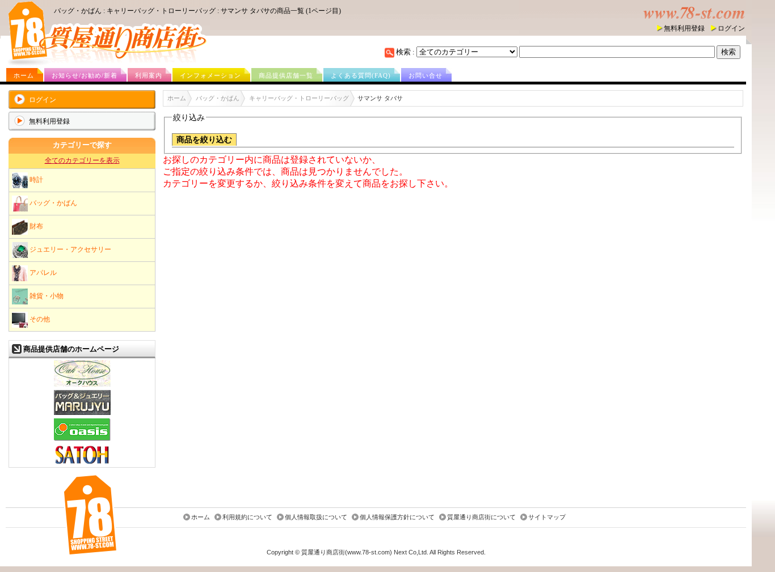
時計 (35, 179)
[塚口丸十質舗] (82, 413)
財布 (35, 226)
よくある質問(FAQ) (361, 75)
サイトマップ (547, 517)
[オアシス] (82, 439)
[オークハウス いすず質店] (82, 385)
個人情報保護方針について (397, 517)
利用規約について (247, 517)
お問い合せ (425, 75)
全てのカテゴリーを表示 (82, 160)
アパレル (42, 272)
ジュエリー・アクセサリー (69, 249)
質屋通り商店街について (481, 517)
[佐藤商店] (82, 464)
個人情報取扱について (316, 517)
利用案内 (148, 75)
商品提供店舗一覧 (286, 75)
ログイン (731, 28)
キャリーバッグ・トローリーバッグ (299, 98)
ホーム (24, 75)
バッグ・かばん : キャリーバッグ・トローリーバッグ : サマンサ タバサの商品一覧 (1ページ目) (197, 10)
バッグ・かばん (52, 202)
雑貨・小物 (46, 295)
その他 (39, 319)
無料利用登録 (684, 28)
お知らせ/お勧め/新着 (84, 75)
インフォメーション (210, 75)
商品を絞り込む (204, 139)
